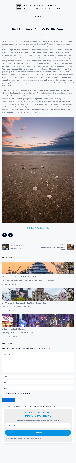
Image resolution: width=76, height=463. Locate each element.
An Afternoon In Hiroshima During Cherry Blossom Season (25, 303)
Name (6, 376)
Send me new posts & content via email (18, 393)
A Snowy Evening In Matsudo (13, 329)
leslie (34, 34)
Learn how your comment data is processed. (42, 406)
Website (6, 388)
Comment (7, 354)
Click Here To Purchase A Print (38, 228)
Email (6, 382)
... (55, 280)
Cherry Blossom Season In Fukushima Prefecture (21, 277)
